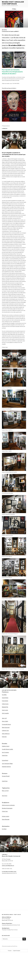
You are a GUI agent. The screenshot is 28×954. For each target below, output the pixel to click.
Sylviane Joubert (5, 816)
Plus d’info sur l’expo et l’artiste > (9, 88)
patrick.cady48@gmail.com (8, 865)
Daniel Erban (4, 755)
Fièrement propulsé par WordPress (9, 946)
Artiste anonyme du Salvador (8, 805)
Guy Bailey (4, 694)
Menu (14, 9)
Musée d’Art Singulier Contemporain (13, 3)
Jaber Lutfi (4, 718)
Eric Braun (4, 829)
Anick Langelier (5, 713)
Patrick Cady (5, 811)
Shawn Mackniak (5, 819)
